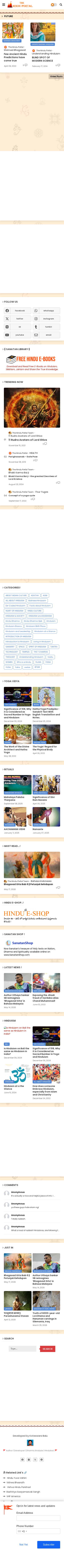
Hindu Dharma (13, 621)
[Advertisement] (32, 118)
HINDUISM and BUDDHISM (40, 616)
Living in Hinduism (42, 641)
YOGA (48, 662)
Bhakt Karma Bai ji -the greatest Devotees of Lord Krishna (33, 478)
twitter (19, 318)
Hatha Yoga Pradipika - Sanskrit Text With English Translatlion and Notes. (46, 713)
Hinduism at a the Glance (14, 1087)
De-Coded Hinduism (15, 605)
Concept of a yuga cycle (22, 495)
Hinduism (51, 621)
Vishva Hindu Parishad (19, 1487)
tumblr (48, 326)
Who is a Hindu (24, 662)
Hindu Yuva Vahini (16, 1478)
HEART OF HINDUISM (14, 610)
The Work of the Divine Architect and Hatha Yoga (16, 749)
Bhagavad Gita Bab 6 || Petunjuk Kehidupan (28, 884)
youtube (20, 335)
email (48, 335)
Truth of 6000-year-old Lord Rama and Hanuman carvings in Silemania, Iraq (46, 1317)
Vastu (50, 657)
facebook (20, 310)
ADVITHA (35, 595)
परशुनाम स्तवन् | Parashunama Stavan (16, 1314)
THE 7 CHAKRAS (41, 652)
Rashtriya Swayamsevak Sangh (23, 1491)
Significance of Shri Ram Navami (44, 798)
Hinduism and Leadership (18, 631)
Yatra (17, 667)
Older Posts (56, 76)
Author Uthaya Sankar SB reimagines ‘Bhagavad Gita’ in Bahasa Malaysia (16, 999)
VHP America (13, 1496)
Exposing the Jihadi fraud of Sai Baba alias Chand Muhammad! (46, 998)
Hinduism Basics (14, 626)
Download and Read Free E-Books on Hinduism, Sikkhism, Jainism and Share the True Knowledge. (32, 368)
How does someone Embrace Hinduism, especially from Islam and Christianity (45, 1090)
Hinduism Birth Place (35, 626)
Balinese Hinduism (37, 600)
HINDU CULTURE (34, 610)
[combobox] (22, 1531)
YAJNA (38, 662)
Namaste (38, 829)
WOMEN (9, 662)
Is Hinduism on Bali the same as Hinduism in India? (16, 1051)
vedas (27, 667)
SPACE (22, 646)
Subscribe (49, 1544)
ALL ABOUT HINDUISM (15, 600)
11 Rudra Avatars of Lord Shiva (28, 440)
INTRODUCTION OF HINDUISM (18, 636)
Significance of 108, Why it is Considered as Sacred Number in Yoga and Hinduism (17, 713)
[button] (61, 5)
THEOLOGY (10, 657)
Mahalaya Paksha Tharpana (14, 798)
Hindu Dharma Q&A (33, 621)
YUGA (8, 667)
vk (20, 326)
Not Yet (23, 1544)
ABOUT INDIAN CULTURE (16, 595)
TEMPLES (26, 652)
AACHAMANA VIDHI (14, 829)
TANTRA (53, 646)
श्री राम (37, 667)
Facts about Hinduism (40, 605)
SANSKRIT (10, 646)
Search (48, 1349)
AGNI (45, 595)
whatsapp (48, 310)
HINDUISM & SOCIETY (15, 616)
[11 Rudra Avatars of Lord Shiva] (32, 408)
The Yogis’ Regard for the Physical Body (45, 748)
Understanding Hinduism (31, 657)
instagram (48, 318)
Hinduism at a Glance (44, 631)
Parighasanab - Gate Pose (23, 456)
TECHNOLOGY (12, 652)
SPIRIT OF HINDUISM (37, 646)
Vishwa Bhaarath (16, 1482)
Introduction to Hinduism (17, 641)
